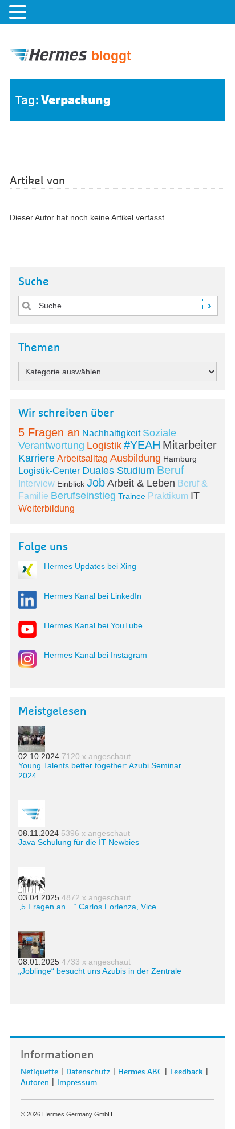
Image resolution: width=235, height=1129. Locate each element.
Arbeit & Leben (141, 483)
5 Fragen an (49, 432)
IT (195, 495)
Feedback (186, 1070)
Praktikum (168, 496)
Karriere (36, 458)
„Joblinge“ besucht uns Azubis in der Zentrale (99, 970)
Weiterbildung (46, 508)
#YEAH (142, 445)
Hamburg (180, 458)
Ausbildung (135, 458)
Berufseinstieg (83, 495)
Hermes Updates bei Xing (90, 566)
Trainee (131, 496)
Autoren (35, 1080)
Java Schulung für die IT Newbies (78, 842)
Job (96, 482)
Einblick (70, 483)
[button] (19, 11)
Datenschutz (88, 1070)
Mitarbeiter (190, 445)
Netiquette (39, 1070)
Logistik (104, 445)
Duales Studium (118, 470)
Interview (36, 483)
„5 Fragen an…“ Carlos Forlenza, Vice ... (91, 906)
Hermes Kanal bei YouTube (93, 625)
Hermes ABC (140, 1070)
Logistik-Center (49, 471)
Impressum (77, 1080)
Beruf (170, 470)
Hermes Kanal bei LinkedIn (92, 595)
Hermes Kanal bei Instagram (95, 655)
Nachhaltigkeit (111, 433)
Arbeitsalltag (82, 458)
